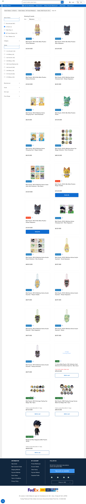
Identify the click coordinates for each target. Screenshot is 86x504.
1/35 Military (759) (10, 61)
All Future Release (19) (11, 33)
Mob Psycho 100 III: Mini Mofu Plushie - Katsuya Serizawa (36, 78)
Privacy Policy (14, 481)
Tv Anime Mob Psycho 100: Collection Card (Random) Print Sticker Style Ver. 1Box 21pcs (66, 365)
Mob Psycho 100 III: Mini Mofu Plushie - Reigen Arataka (65, 184)
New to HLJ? (39, 5)
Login (73, 2)
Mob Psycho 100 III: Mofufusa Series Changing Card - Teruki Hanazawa (35, 113)
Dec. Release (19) (10, 36)
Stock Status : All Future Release (27, 10)
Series (5, 45)
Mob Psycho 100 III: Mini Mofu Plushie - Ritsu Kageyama (65, 42)
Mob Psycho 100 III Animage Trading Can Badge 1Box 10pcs (36, 401)
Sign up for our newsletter (62, 471)
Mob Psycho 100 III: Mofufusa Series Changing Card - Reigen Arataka (35, 149)
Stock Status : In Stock (10, 10)
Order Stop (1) (9, 30)
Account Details (35, 466)
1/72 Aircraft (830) (10, 74)
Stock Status (14, 475)
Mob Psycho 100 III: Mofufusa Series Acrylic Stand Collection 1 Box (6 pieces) (37, 258)
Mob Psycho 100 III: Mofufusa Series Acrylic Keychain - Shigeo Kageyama (66, 293)
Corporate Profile (35, 475)
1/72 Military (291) (10, 77)
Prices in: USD (62, 482)
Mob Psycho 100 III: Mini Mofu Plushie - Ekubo (65, 113)
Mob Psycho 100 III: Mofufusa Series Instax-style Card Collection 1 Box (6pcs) (37, 185)
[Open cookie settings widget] (3, 501)
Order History (34, 469)
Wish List (69, 5)
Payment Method (35, 472)
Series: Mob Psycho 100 (44, 10)
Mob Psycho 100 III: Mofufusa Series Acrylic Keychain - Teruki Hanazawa (66, 258)
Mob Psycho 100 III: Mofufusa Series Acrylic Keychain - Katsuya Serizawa (37, 365)
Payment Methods (15, 472)
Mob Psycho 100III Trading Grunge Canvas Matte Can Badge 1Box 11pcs (66, 401)
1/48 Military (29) (10, 70)
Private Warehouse (35, 464)
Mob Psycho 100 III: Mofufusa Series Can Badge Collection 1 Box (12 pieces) (65, 149)
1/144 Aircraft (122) (10, 51)
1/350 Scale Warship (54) (12, 64)
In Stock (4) (9, 27)
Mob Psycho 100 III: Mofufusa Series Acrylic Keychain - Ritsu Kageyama (37, 329)
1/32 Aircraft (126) (10, 57)
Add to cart (67, 375)
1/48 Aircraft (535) (10, 67)
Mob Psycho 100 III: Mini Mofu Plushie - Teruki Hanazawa (36, 42)
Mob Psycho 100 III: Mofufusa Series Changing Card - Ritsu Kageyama (64, 222)
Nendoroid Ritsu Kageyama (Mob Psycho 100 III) (36, 440)
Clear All (54, 10)
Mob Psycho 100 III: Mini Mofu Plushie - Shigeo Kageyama (36, 221)
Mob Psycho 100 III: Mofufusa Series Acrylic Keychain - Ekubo (66, 329)
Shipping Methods (15, 469)
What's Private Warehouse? (51, 5)
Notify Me (66, 195)
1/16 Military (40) (10, 54)
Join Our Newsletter (29, 5)
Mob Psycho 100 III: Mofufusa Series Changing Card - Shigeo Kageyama (64, 78)
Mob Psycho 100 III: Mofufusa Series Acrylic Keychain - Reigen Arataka (37, 293)
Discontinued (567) (10, 23)
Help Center (62, 5)
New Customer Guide (16, 466)
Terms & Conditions (16, 478)
